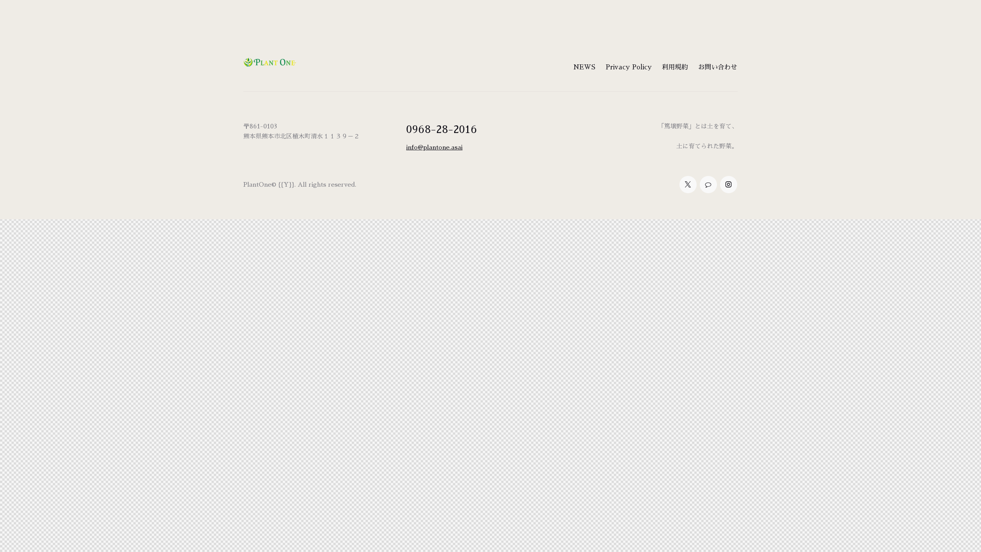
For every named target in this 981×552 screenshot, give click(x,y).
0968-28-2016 (441, 129)
